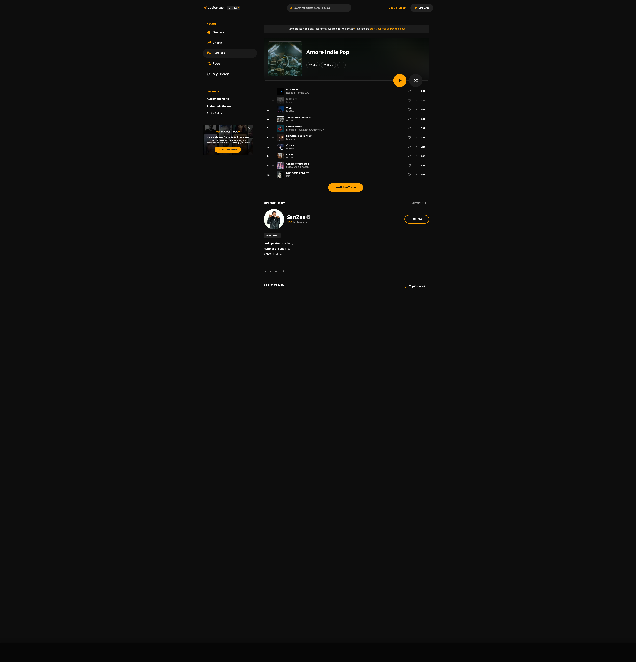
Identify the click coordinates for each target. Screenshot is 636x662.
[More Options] (416, 91)
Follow (417, 219)
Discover (219, 32)
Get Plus (234, 7)
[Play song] (399, 80)
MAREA (290, 111)
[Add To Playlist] (273, 91)
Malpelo (290, 139)
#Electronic (272, 235)
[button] (345, 91)
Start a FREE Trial (228, 149)
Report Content (274, 271)
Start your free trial (370, 100)
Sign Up (393, 8)
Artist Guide (214, 113)
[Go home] (214, 7)
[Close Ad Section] (249, 128)
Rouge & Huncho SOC (297, 92)
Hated (289, 120)
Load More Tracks (345, 187)
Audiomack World (218, 98)
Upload (423, 8)
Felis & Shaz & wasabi (297, 166)
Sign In (402, 8)
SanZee (296, 217)
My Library (221, 74)
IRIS (288, 176)
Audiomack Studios (219, 106)
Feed (216, 63)
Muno (289, 101)
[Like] (409, 91)
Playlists (219, 53)
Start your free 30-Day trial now (387, 28)
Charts (217, 42)
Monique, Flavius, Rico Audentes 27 (305, 129)
